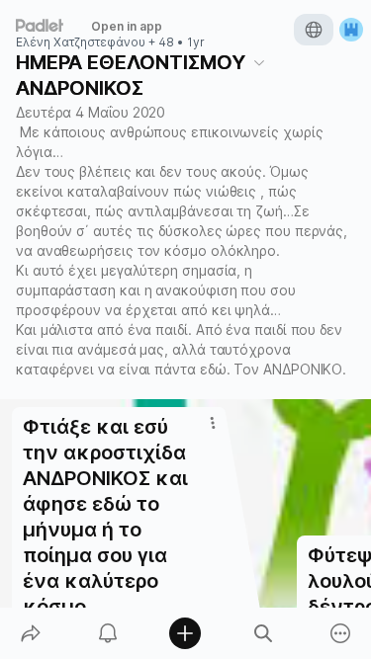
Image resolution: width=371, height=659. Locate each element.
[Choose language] (313, 29)
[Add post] (185, 633)
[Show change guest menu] (351, 29)
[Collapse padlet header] (259, 62)
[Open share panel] (30, 633)
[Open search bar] (263, 633)
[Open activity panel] (108, 633)
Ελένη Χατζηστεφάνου (80, 42)
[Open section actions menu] (213, 423)
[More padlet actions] (340, 633)
